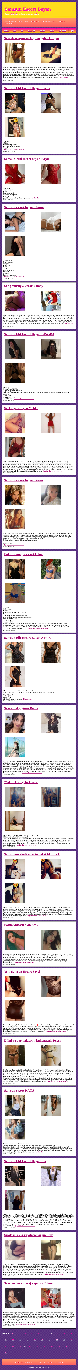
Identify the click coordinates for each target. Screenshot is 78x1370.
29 (59, 1346)
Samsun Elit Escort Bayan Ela (25, 1161)
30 (66, 1346)
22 (13, 1346)
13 (20, 1339)
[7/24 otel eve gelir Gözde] (21, 797)
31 (5, 1352)
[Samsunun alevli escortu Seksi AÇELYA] (21, 869)
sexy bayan (62, 31)
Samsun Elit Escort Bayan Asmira (27, 637)
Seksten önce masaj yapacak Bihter (28, 1283)
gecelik (51, 31)
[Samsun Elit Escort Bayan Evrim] (21, 103)
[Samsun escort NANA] (21, 1106)
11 (5, 1339)
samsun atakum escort (49, 21)
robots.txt (50, 1362)
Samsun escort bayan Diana (23, 480)
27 (45, 1346)
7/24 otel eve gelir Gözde (21, 782)
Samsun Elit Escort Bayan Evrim (27, 88)
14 (27, 1339)
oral (22, 31)
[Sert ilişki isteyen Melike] (21, 423)
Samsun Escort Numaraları (13, 21)
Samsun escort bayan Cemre (24, 207)
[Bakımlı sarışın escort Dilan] (21, 569)
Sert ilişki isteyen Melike (21, 408)
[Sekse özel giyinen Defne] (21, 723)
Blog (26, 21)
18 (57, 1339)
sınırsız (6, 31)
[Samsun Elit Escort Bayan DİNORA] (21, 349)
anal (14, 31)
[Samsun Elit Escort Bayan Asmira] (21, 653)
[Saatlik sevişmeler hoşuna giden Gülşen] (21, 53)
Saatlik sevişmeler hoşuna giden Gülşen (31, 38)
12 (13, 1339)
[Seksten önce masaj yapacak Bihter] (21, 1298)
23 (20, 1346)
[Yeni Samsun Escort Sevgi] (21, 987)
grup (72, 31)
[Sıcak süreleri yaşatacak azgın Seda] (21, 1250)
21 (5, 1346)
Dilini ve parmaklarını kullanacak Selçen (32, 1040)
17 (49, 1339)
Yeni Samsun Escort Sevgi (22, 971)
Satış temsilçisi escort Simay (23, 286)
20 (71, 1339)
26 (37, 1346)
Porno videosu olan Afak (21, 925)
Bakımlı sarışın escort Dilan (23, 554)
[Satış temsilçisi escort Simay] (21, 301)
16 (42, 1339)
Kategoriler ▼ (9, 24)
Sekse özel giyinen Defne (21, 708)
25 (30, 1346)
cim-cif (42, 31)
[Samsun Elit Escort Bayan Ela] (21, 1176)
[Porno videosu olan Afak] (21, 940)
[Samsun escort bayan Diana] (21, 495)
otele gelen (31, 31)
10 (71, 1333)
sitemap (60, 1362)
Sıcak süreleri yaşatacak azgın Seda (28, 1235)
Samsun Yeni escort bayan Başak (27, 159)
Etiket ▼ (62, 21)
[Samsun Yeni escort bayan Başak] (21, 174)
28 (52, 1346)
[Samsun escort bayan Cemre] (21, 222)
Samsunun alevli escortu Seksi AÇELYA (32, 854)
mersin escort (35, 21)
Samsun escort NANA (19, 1090)
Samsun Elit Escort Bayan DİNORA (29, 334)
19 (64, 1339)
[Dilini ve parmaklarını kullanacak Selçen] (21, 1056)
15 (35, 1339)
